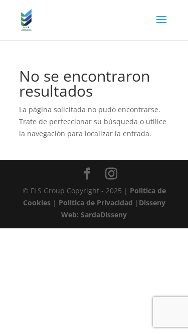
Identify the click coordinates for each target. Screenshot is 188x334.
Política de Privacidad (97, 202)
